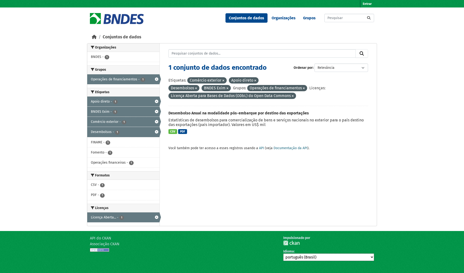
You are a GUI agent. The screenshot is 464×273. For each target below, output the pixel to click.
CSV (172, 131)
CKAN (291, 242)
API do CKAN (100, 238)
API (261, 148)
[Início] (94, 37)
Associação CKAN (104, 244)
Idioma (288, 251)
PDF (182, 131)
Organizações (284, 18)
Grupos (309, 18)
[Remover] (223, 80)
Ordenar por (303, 68)
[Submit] (369, 18)
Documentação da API (290, 148)
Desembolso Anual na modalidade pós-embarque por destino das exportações (238, 113)
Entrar (367, 4)
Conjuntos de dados (246, 18)
